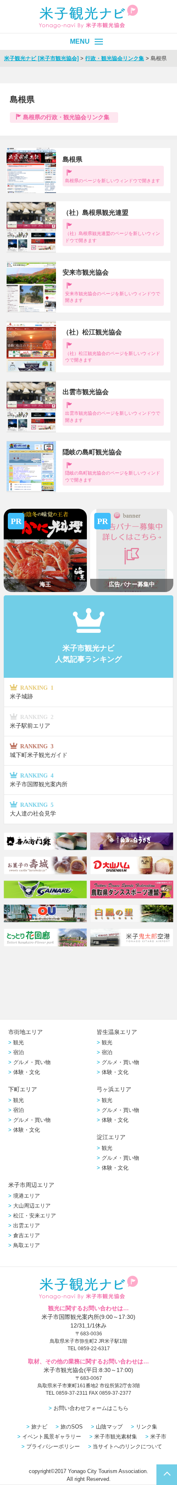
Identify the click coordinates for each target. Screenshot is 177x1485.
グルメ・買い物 (32, 1062)
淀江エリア (111, 1137)
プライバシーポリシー (53, 1446)
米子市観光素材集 (115, 1436)
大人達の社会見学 (33, 809)
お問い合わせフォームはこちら (91, 1408)
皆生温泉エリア (117, 1032)
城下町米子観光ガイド (39, 750)
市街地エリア (25, 1032)
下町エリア (22, 1089)
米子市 (158, 1436)
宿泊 (18, 1052)
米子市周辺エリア (31, 1185)
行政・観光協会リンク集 (114, 58)
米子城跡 (32, 692)
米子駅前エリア (32, 721)
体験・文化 (26, 1072)
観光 (18, 1042)
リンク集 (146, 1427)
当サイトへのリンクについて (127, 1446)
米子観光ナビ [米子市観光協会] (41, 58)
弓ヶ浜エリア (114, 1089)
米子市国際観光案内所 (39, 779)
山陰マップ (109, 1427)
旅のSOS (72, 1427)
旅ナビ (39, 1427)
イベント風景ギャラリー (51, 1436)
